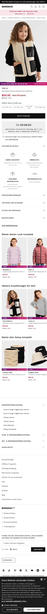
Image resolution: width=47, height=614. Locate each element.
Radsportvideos (9, 513)
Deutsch (8, 560)
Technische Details (10, 146)
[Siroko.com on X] (26, 570)
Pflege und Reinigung (11, 210)
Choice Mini (7, 372)
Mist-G (31, 270)
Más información (7, 599)
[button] (23, 601)
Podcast (5, 486)
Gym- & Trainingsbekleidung (16, 435)
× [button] (44, 579)
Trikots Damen (8, 421)
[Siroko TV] (3, 570)
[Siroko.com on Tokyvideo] (43, 570)
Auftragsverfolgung (9, 468)
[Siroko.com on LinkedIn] (38, 570)
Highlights (7, 447)
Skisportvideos (9, 518)
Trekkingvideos (9, 526)
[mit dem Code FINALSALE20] (24, 14)
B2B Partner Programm (10, 473)
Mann (15, 549)
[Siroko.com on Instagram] (15, 570)
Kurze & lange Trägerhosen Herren (16, 409)
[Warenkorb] (36, 7)
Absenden (38, 549)
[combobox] (41, 579)
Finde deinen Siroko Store (12, 499)
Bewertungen (8, 218)
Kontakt (5, 490)
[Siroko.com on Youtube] (32, 570)
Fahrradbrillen (8, 425)
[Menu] (43, 7)
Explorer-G (7, 321)
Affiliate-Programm (9, 464)
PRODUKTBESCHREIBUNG (11, 195)
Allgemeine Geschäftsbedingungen (33, 576)
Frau (6, 549)
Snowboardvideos (10, 522)
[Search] (31, 7)
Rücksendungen (8, 459)
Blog (3, 495)
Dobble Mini (33, 372)
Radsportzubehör (9, 429)
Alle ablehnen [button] (12, 610)
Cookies (19, 576)
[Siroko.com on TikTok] (9, 570)
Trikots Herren (8, 417)
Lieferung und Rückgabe (12, 203)
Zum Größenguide (10, 225)
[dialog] (23, 595)
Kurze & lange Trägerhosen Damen (16, 413)
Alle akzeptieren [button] (34, 610)
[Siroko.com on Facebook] (20, 570)
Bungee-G (7, 270)
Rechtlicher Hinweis (9, 576)
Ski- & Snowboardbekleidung (16, 441)
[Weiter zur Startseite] (7, 6)
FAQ (3, 482)
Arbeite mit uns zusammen (12, 477)
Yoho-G (31, 321)
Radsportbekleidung (12, 405)
